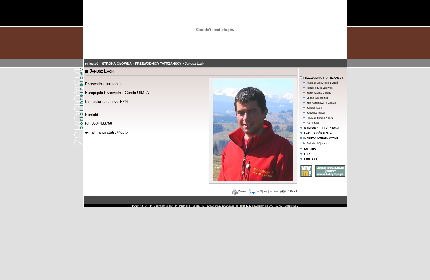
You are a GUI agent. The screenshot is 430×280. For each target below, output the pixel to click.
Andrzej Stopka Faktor (320, 117)
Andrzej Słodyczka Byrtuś (322, 82)
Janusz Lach (194, 63)
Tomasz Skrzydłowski (320, 87)
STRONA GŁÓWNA (117, 63)
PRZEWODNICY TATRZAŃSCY (158, 63)
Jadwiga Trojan (316, 112)
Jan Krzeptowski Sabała (321, 102)
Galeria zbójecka (317, 143)
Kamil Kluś (313, 122)
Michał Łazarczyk (317, 97)
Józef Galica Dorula (319, 92)
